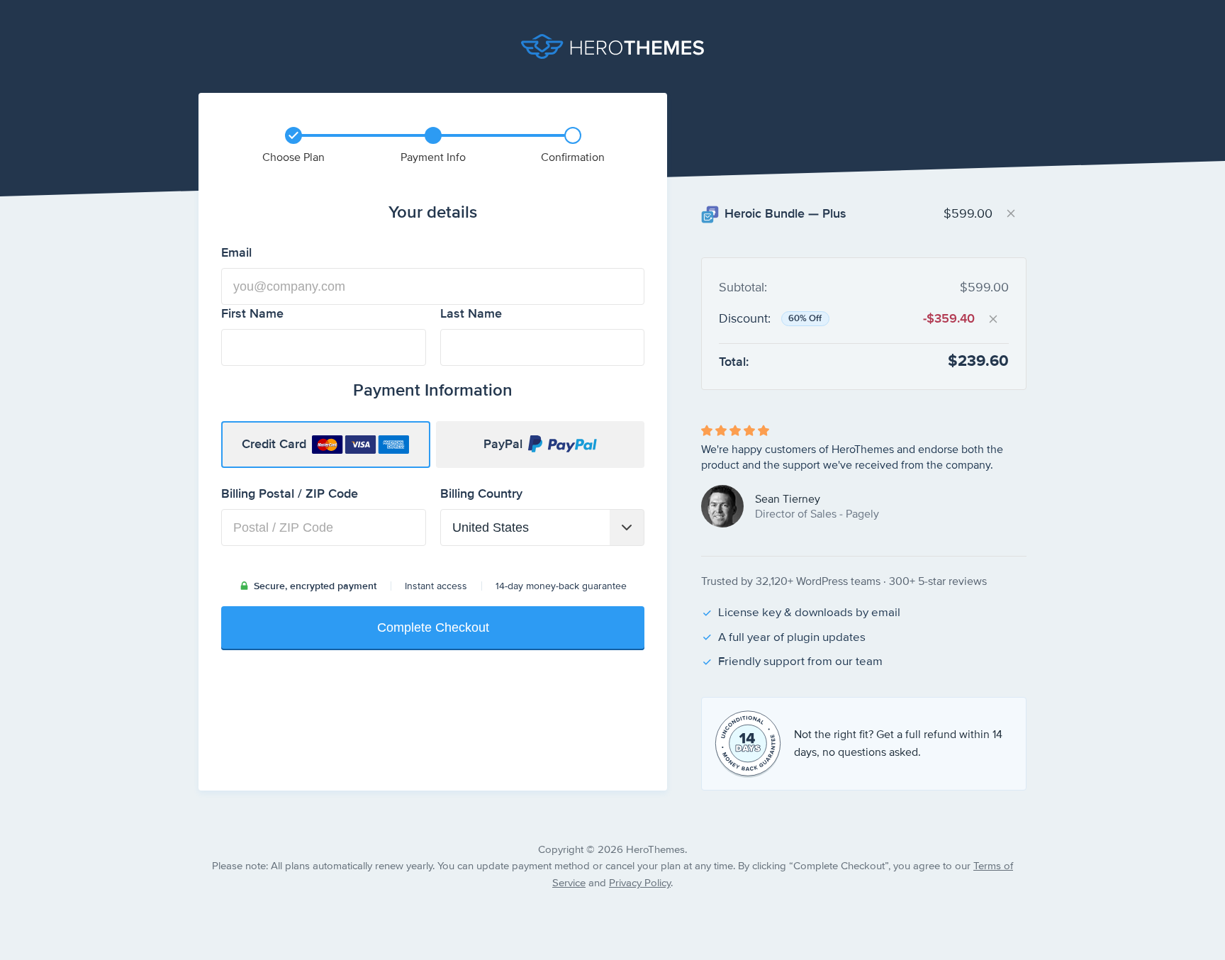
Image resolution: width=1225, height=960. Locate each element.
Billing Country (505, 493)
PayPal (502, 444)
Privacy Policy (640, 883)
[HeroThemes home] (612, 46)
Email (261, 252)
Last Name (471, 313)
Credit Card (274, 444)
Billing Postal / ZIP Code (314, 493)
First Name (276, 313)
